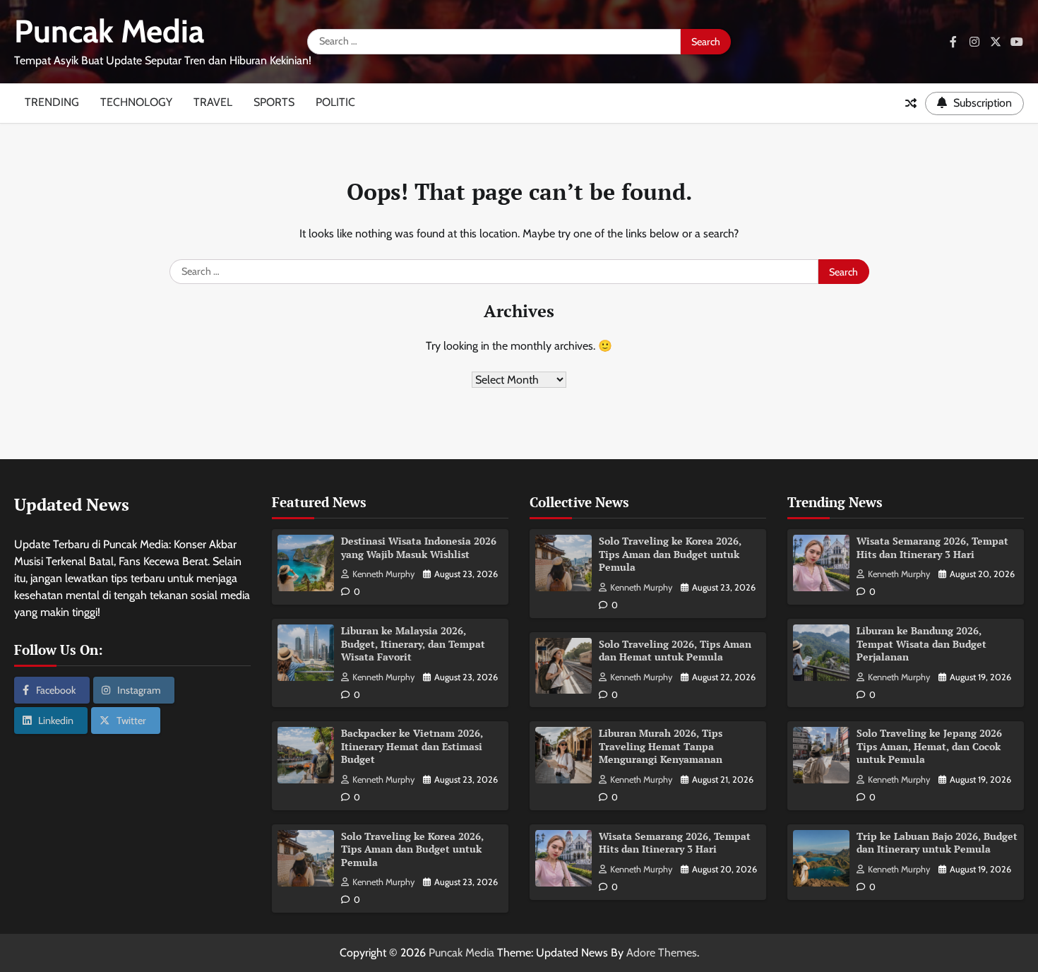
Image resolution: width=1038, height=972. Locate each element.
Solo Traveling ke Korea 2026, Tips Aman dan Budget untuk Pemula (412, 849)
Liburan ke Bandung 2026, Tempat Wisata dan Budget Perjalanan (921, 643)
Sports (273, 102)
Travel (212, 102)
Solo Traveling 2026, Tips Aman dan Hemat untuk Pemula (675, 650)
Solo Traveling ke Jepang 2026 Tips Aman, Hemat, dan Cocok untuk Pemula (929, 746)
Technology (136, 102)
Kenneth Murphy (383, 574)
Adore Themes (661, 952)
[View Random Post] (910, 103)
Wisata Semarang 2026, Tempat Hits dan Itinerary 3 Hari (675, 842)
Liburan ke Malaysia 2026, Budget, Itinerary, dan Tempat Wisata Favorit (413, 643)
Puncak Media (109, 31)
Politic (335, 102)
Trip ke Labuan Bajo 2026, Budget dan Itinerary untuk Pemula (937, 842)
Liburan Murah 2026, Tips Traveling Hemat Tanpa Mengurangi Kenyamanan (660, 746)
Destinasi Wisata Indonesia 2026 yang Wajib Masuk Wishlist (418, 547)
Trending (52, 102)
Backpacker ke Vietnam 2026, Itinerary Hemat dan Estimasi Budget (412, 746)
